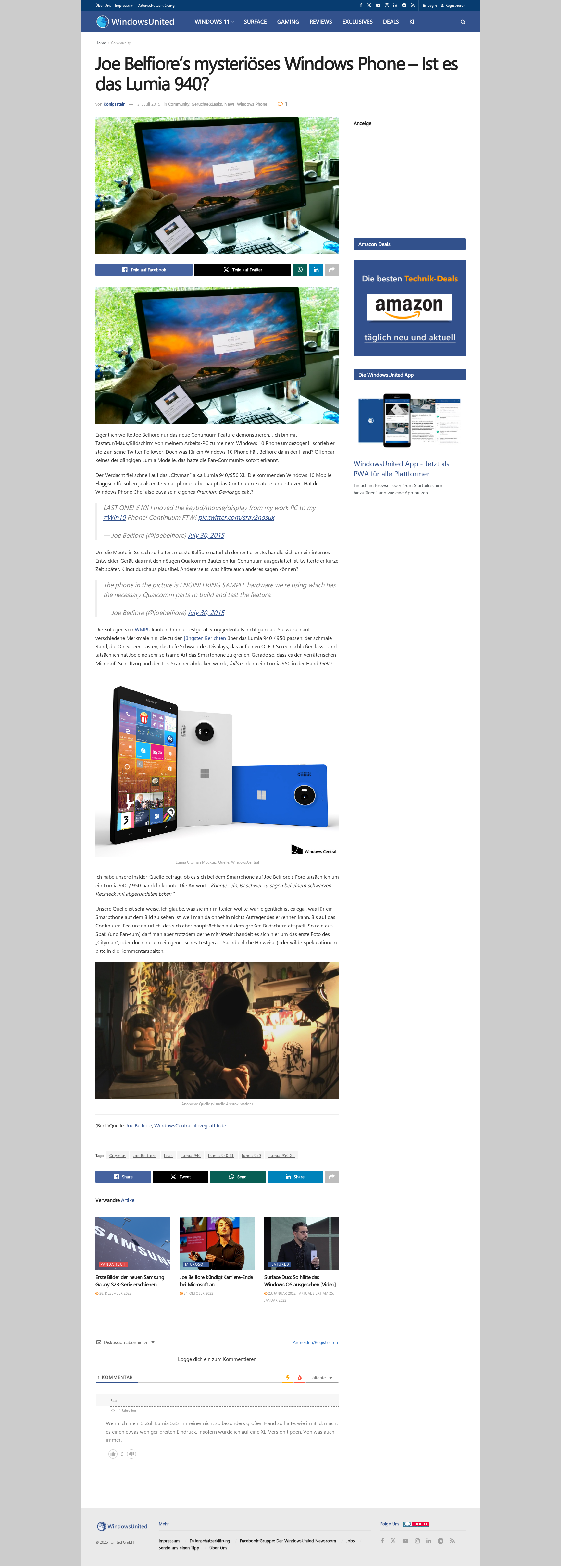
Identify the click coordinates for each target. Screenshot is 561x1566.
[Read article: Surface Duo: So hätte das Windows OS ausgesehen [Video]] (301, 1243)
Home (100, 42)
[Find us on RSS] (413, 5)
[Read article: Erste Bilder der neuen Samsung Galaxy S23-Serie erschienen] (132, 1243)
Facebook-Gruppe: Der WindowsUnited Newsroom (288, 1540)
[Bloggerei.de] (416, 1523)
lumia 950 (251, 1155)
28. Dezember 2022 (114, 1293)
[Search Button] (463, 21)
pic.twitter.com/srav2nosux (236, 517)
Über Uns (103, 5)
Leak (168, 1155)
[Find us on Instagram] (387, 5)
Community (121, 42)
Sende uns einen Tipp (179, 1547)
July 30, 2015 (206, 534)
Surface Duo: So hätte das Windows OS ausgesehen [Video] (300, 1280)
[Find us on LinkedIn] (395, 5)
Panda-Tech (113, 1264)
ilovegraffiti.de (210, 1125)
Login (431, 5)
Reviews (321, 21)
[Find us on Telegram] (404, 5)
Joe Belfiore (139, 1125)
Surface (255, 21)
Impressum (124, 5)
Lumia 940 (191, 1155)
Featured (279, 1264)
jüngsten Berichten (205, 637)
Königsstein (114, 103)
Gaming (288, 21)
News (229, 103)
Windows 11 (212, 21)
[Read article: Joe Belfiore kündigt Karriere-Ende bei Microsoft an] (217, 1243)
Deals (391, 21)
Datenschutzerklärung (156, 5)
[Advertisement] (410, 185)
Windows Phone (252, 103)
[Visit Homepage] (136, 21)
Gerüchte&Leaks (207, 103)
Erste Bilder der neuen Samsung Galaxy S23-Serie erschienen (129, 1280)
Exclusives (358, 21)
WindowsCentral (173, 1125)
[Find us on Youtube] (378, 5)
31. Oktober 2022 (198, 1293)
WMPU (143, 629)
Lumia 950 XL (281, 1155)
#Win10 (114, 517)
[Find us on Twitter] (369, 5)
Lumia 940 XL (221, 1155)
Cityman (117, 1155)
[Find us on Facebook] (361, 5)
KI (411, 21)
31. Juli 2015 (148, 103)
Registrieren (455, 5)
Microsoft (196, 1264)
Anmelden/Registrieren (315, 1342)
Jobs (350, 1540)
